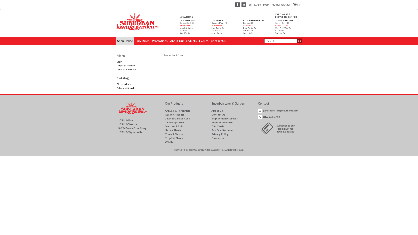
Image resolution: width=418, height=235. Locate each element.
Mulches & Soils (174, 126)
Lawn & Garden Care (177, 118)
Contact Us (218, 114)
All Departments (125, 84)
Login (266, 5)
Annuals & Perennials (177, 110)
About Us (217, 110)
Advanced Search (126, 87)
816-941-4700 (271, 116)
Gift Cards (255, 5)
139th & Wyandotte (284, 20)
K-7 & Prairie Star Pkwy (253, 20)
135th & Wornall (187, 20)
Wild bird (170, 141)
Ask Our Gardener (222, 130)
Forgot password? (126, 65)
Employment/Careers (224, 118)
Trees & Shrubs (174, 134)
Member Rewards (281, 5)
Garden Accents (174, 114)
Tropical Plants (174, 138)
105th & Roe (217, 20)
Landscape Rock (175, 122)
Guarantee (218, 138)
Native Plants (173, 130)
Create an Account (126, 69)
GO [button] (299, 41)
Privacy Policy (219, 134)
